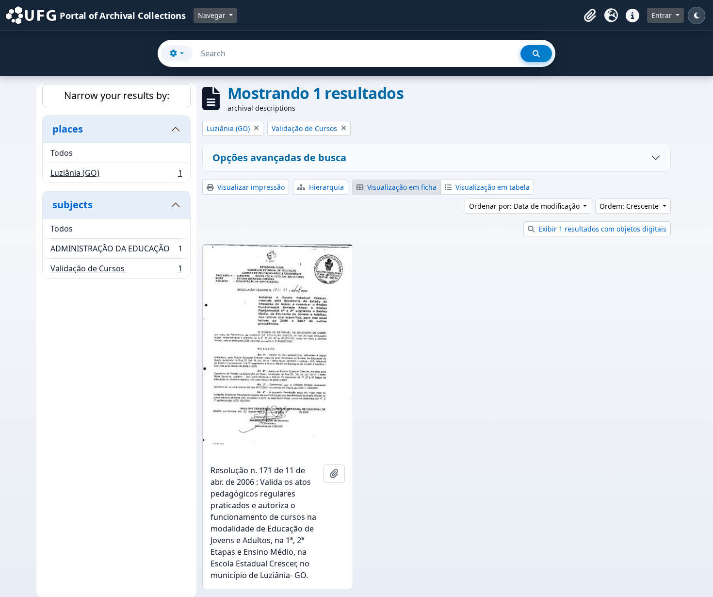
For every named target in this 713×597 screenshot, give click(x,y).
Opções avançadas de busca (279, 157)
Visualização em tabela (492, 187)
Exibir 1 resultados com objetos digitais (601, 228)
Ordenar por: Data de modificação (525, 206)
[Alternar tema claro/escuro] (696, 15)
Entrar (662, 15)
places (67, 128)
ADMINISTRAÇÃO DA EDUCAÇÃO (116, 251)
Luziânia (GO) (116, 174)
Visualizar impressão (250, 187)
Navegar (212, 15)
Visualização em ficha (401, 187)
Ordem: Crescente (630, 206)
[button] (589, 15)
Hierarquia (325, 187)
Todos (61, 153)
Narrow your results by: (116, 95)
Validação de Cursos (116, 270)
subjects (72, 204)
